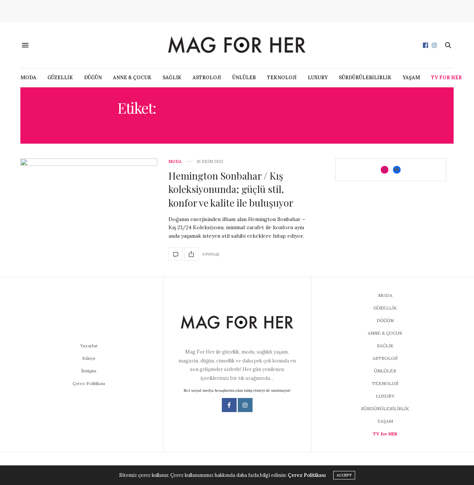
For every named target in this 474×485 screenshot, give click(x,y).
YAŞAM (411, 77)
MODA (28, 77)
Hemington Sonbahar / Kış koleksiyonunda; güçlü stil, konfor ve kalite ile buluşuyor (230, 189)
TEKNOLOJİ (282, 77)
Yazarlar (89, 345)
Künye (89, 358)
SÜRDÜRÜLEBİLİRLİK (365, 77)
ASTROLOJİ (207, 77)
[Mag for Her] (237, 45)
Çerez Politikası (89, 383)
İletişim (88, 371)
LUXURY (318, 77)
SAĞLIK (172, 77)
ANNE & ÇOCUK (132, 77)
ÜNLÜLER (244, 77)
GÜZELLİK (60, 77)
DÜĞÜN (93, 77)
